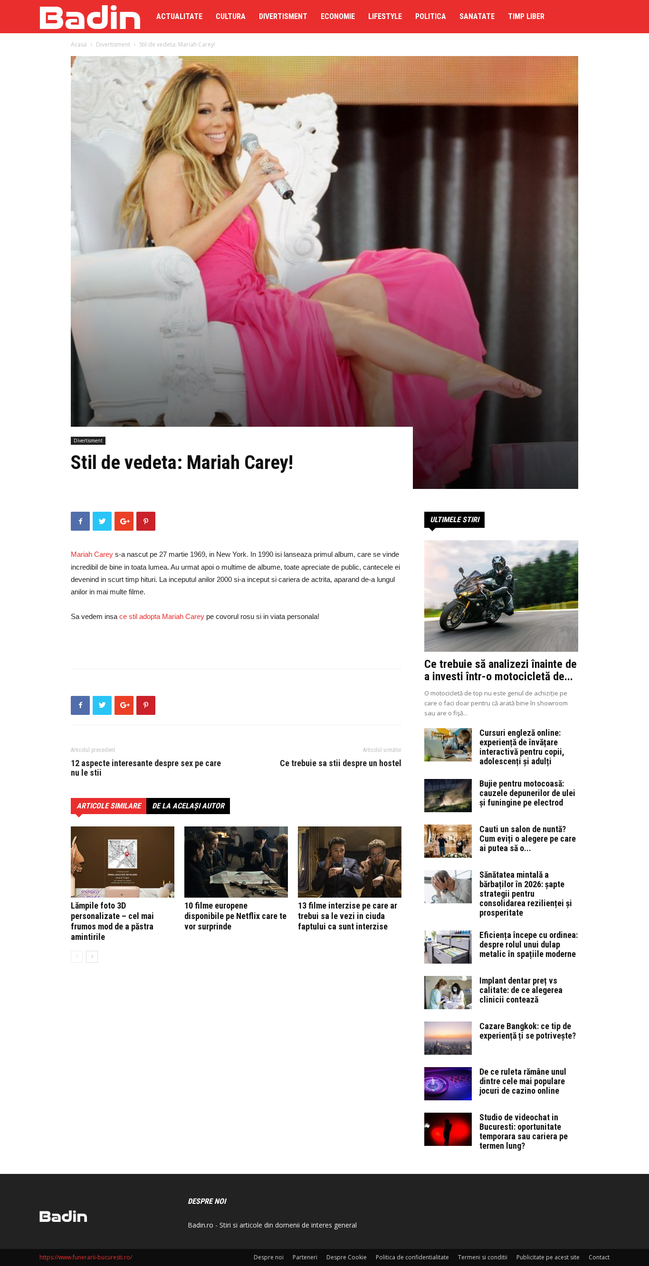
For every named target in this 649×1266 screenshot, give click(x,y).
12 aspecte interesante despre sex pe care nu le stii (146, 768)
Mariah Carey (92, 554)
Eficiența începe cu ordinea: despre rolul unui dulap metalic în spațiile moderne (528, 944)
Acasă (79, 44)
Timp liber (526, 16)
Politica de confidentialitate (412, 1257)
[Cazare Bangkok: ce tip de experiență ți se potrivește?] (448, 1038)
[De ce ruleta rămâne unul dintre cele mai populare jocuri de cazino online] (448, 1083)
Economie (338, 16)
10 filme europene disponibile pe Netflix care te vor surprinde (235, 915)
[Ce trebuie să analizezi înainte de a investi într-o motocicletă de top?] (501, 596)
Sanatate (477, 16)
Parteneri (305, 1257)
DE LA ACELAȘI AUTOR (188, 805)
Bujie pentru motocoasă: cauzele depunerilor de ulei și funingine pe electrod (527, 792)
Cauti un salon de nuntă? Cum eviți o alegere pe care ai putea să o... (527, 838)
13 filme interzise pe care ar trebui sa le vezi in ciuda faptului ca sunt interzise (347, 915)
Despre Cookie (346, 1257)
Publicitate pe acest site (548, 1257)
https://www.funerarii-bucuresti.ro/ (85, 1257)
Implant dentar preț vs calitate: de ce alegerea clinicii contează (521, 989)
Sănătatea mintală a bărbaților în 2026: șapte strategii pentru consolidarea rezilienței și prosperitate (525, 894)
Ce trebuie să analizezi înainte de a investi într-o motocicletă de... (500, 670)
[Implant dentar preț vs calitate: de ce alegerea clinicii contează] (448, 992)
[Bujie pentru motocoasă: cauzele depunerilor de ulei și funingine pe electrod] (448, 795)
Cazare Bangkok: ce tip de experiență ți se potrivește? (527, 1031)
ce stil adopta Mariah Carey (161, 616)
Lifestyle (385, 16)
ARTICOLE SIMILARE (108, 805)
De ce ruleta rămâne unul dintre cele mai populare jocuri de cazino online (522, 1081)
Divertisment (283, 16)
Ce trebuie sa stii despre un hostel (340, 763)
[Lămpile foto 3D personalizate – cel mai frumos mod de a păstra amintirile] (122, 862)
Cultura (231, 16)
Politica (430, 16)
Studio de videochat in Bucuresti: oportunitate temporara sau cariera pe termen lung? (523, 1131)
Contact (599, 1257)
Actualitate (179, 16)
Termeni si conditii (482, 1257)
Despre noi (269, 1257)
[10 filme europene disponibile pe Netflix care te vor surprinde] (236, 862)
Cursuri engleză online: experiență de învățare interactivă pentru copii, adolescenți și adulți (521, 747)
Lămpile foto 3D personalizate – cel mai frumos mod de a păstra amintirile (112, 921)
